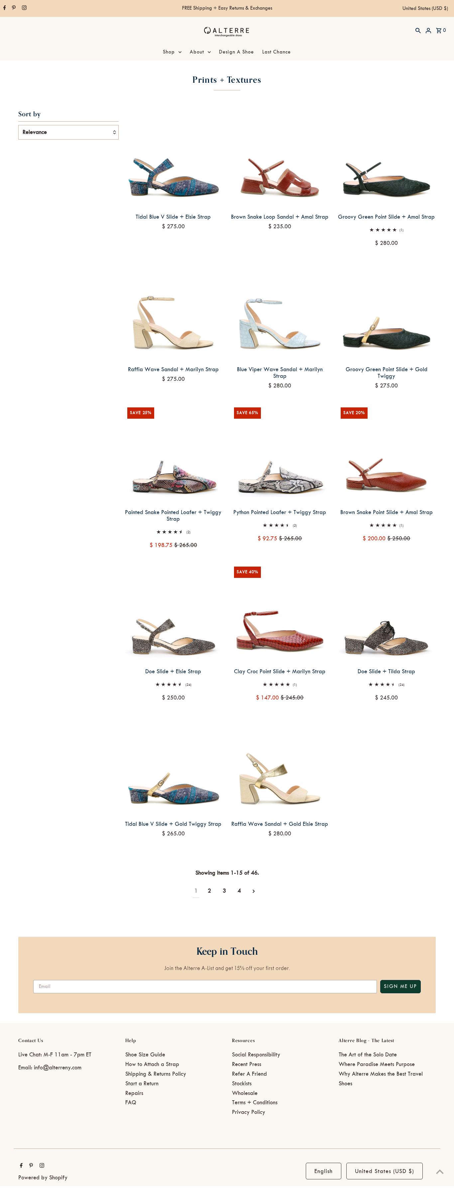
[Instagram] (23, 8)
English (323, 1171)
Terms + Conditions (255, 1103)
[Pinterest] (13, 8)
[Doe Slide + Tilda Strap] (386, 612)
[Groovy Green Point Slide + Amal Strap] (386, 158)
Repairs (134, 1093)
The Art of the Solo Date (368, 1055)
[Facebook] (4, 8)
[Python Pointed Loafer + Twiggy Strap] (280, 453)
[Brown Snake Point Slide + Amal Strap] (386, 453)
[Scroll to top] (439, 1171)
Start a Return (142, 1084)
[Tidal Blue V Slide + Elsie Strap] (173, 158)
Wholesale (245, 1093)
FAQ (130, 1103)
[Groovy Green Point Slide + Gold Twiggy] (386, 311)
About (197, 52)
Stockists (242, 1084)
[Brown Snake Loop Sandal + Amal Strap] (280, 158)
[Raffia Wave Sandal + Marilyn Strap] (173, 311)
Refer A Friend (249, 1074)
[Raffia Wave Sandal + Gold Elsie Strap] (280, 765)
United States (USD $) (425, 8)
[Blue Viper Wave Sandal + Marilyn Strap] (280, 311)
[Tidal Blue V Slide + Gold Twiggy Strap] (173, 765)
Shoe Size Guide (145, 1055)
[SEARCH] (418, 30)
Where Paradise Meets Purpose (377, 1064)
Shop (169, 52)
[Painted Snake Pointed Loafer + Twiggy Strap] (173, 453)
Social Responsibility (256, 1055)
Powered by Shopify (42, 1178)
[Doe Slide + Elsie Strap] (173, 612)
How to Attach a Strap (152, 1064)
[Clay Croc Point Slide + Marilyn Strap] (280, 612)
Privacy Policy (248, 1112)
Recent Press (246, 1064)
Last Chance (276, 52)
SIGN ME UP (400, 986)
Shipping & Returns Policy (155, 1074)
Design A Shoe (236, 52)
